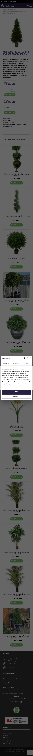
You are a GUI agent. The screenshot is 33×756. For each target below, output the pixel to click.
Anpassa (15, 396)
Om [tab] (27, 363)
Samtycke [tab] (6, 363)
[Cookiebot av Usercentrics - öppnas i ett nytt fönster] (23, 358)
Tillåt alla (16, 391)
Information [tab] (16, 363)
